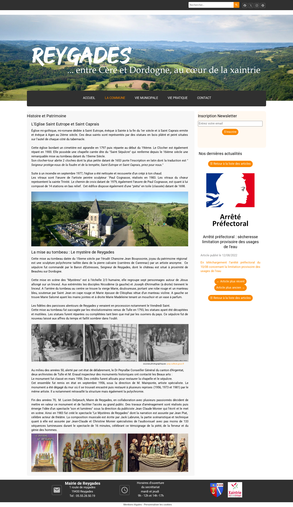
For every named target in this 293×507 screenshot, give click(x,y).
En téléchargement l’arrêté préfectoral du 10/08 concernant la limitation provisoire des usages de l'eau (230, 267)
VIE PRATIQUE (178, 98)
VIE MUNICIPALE (146, 98)
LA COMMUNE (115, 98)
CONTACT (204, 98)
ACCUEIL (89, 98)
